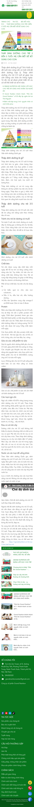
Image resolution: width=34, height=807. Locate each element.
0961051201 (12, 5)
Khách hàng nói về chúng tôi (11, 728)
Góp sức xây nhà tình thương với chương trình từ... (21, 577)
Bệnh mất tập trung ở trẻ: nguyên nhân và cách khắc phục (18, 103)
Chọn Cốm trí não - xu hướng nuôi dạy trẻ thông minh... (21, 584)
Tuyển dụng (5, 735)
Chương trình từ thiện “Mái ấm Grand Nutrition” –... (22, 568)
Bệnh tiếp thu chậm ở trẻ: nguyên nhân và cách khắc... (22, 647)
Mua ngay (29, 16)
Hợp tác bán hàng (8, 739)
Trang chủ (5, 22)
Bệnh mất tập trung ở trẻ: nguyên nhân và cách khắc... (22, 627)
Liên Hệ (4, 751)
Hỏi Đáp (4, 747)
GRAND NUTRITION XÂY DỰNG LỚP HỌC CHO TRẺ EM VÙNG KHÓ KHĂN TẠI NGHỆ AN (18, 88)
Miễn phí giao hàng (8, 774)
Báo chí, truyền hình (8, 724)
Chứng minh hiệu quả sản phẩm (13, 758)
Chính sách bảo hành (9, 781)
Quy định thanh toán (9, 792)
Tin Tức (15, 22)
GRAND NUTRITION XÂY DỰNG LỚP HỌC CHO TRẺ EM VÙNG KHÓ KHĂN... (22, 562)
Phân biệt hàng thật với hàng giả (13, 755)
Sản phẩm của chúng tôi (10, 721)
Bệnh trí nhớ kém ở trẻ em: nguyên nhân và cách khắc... (22, 637)
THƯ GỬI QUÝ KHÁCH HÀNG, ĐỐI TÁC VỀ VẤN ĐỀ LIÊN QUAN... (21, 554)
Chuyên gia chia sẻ (8, 732)
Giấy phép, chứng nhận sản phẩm (14, 762)
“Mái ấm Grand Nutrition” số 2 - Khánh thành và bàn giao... (22, 606)
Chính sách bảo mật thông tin (12, 788)
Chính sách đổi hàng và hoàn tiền (13, 785)
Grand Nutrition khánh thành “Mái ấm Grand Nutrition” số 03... (23, 617)
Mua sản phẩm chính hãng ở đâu (13, 765)
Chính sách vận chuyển (9, 795)
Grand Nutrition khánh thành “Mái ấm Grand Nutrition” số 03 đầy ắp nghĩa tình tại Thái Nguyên (18, 96)
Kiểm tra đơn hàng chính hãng (12, 777)
